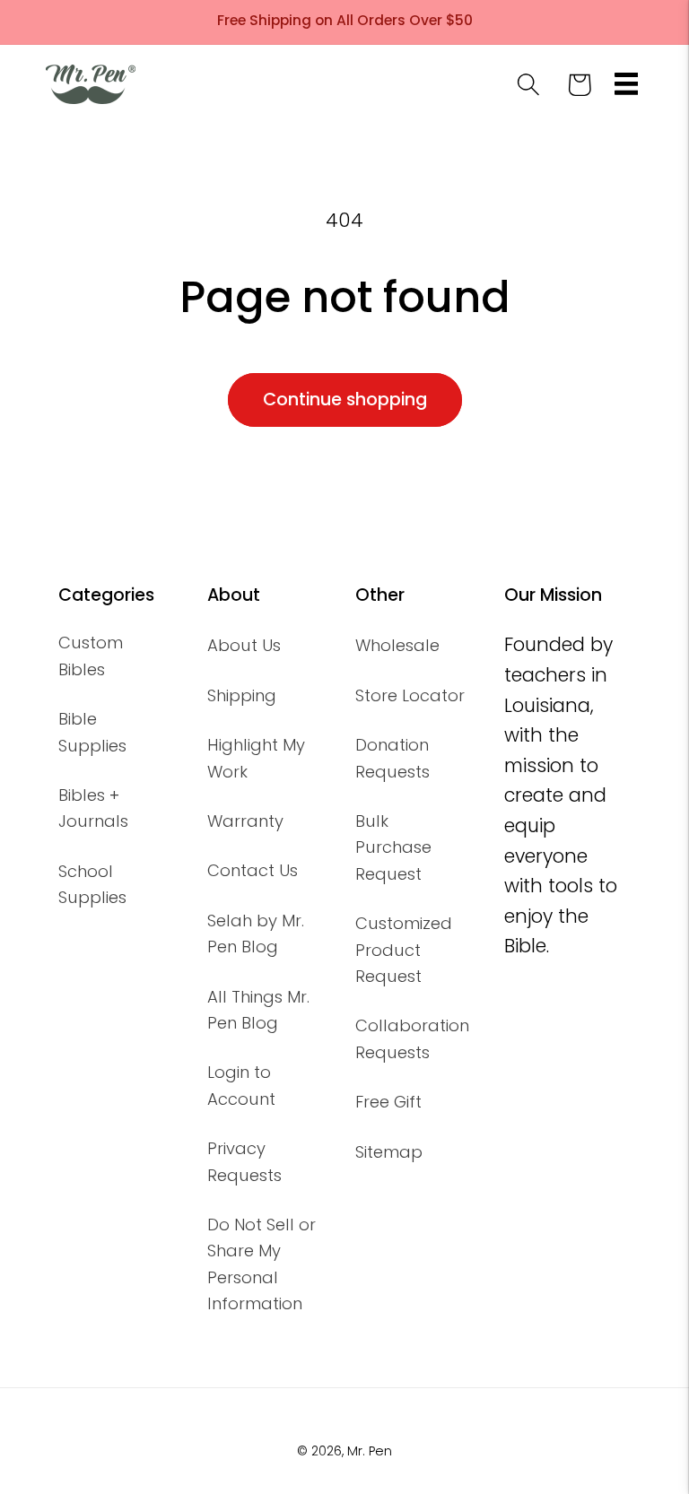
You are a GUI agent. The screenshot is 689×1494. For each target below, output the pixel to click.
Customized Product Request (403, 949)
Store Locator (410, 695)
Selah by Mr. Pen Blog (255, 933)
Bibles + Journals (93, 808)
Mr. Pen (369, 1451)
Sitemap (389, 1152)
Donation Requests (392, 758)
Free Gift (388, 1101)
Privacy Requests (244, 1161)
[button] (625, 84)
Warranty (245, 821)
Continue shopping (345, 399)
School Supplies (92, 884)
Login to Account (241, 1085)
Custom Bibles (90, 655)
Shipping (241, 695)
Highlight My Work (256, 758)
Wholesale (397, 645)
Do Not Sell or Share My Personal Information (261, 1264)
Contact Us (252, 870)
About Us (244, 645)
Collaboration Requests (412, 1038)
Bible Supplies (92, 732)
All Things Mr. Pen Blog (258, 1010)
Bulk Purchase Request (393, 847)
